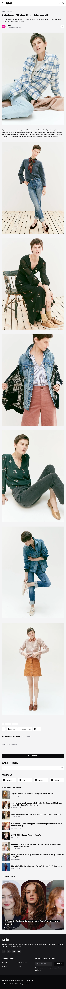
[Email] (35, 729)
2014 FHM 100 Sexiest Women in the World (26, 835)
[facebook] (4, 951)
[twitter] (9, 951)
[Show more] (39, 729)
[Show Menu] (2, 3)
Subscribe (59, 963)
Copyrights (29, 980)
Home (3, 11)
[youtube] (19, 951)
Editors (11, 980)
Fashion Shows (22, 963)
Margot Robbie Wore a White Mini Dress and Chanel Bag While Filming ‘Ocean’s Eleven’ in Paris (36, 845)
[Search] (63, 3)
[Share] (62, 26)
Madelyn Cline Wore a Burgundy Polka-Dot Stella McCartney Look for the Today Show (37, 856)
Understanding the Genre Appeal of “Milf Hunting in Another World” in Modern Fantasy (36, 825)
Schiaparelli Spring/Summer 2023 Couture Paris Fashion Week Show (36, 814)
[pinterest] (14, 951)
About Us (5, 980)
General (4, 966)
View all (28, 736)
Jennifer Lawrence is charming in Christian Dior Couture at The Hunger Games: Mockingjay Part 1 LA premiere (37, 804)
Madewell (15, 724)
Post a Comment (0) (33, 756)
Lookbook (9, 11)
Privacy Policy (19, 980)
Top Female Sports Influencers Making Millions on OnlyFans (32, 793)
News (19, 966)
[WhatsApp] (30, 729)
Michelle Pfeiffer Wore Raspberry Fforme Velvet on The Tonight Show (36, 866)
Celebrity (4, 963)
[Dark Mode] (60, 3)
